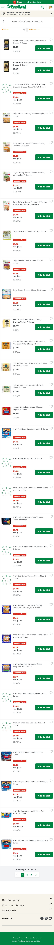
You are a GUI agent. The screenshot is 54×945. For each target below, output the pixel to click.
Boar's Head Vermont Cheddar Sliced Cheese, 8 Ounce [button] (31, 63)
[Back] (3, 21)
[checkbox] (51, 40)
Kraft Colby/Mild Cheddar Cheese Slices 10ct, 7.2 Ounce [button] (31, 489)
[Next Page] (36, 875)
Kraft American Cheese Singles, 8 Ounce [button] (31, 429)
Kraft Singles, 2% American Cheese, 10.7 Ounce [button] (30, 841)
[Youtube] (50, 919)
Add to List (44, 48)
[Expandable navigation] (2, 7)
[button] (42, 7)
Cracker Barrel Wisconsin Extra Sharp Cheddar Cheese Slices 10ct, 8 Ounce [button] (31, 85)
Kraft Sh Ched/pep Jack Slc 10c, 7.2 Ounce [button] (29, 724)
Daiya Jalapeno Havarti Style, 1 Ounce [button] (31, 231)
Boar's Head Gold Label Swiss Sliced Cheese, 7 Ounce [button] (31, 41)
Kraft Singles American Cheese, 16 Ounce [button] (28, 753)
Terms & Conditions (33, 938)
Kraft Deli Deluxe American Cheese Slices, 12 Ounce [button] (31, 518)
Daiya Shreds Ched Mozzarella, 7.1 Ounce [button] (28, 262)
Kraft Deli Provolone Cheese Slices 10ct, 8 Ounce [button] (30, 547)
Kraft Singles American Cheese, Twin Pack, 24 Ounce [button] (31, 812)
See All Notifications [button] (32, 2)
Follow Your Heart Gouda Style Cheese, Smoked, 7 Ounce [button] (31, 364)
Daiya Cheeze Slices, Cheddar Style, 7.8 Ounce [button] (30, 115)
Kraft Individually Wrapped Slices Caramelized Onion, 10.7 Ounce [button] (31, 606)
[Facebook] (42, 919)
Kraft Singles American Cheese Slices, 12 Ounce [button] (30, 783)
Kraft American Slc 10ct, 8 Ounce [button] (31, 458)
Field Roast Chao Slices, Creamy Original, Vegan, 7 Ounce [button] (31, 320)
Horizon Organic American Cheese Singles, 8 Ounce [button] (31, 408)
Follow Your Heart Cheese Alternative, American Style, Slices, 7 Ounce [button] (31, 342)
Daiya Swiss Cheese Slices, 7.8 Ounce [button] (31, 290)
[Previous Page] (17, 875)
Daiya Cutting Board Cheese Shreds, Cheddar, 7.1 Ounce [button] (31, 144)
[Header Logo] (15, 7)
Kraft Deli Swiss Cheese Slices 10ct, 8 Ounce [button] (29, 577)
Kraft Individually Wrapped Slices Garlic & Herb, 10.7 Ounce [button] (31, 636)
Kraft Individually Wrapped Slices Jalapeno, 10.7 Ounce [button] (31, 665)
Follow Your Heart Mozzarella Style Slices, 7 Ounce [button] (31, 386)
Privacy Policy (18, 938)
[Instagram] (46, 919)
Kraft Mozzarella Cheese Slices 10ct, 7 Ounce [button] (30, 694)
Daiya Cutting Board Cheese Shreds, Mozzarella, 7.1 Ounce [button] (31, 173)
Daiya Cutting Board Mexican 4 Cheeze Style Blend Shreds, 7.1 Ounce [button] (31, 203)
